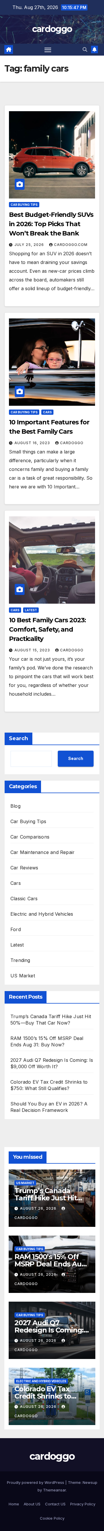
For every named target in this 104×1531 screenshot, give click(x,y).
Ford (15, 929)
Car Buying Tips (24, 204)
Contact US (55, 1504)
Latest (31, 610)
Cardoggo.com (71, 244)
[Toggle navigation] (48, 50)
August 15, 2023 (32, 650)
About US (32, 1504)
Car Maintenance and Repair (42, 852)
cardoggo (52, 29)
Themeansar (54, 1490)
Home (14, 1504)
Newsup (90, 1482)
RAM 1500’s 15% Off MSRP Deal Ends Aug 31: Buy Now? (50, 1263)
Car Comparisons (29, 837)
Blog (15, 806)
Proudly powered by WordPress (36, 1482)
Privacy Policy (82, 1504)
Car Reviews (24, 868)
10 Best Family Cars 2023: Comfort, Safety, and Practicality (47, 629)
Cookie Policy (52, 1518)
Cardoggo (71, 443)
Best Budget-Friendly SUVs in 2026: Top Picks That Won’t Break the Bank (51, 224)
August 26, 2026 (38, 1208)
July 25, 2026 (29, 244)
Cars (47, 412)
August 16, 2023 (32, 443)
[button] (85, 49)
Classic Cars (24, 898)
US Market (22, 976)
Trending (20, 960)
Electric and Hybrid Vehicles (41, 914)
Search (18, 738)
